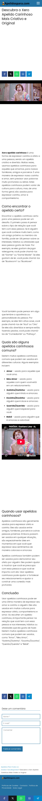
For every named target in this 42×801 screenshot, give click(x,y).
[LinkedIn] (23, 74)
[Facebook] (4, 74)
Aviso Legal (17, 788)
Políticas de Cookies (10, 785)
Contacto (24, 785)
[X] (10, 74)
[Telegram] (29, 74)
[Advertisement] (21, 47)
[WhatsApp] (16, 74)
